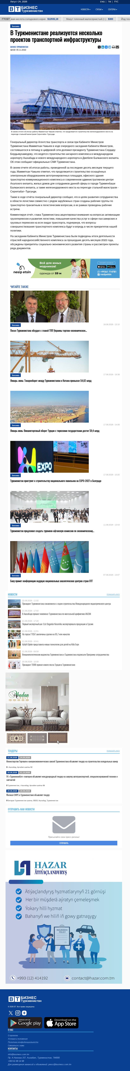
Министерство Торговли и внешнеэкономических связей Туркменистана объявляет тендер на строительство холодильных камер (62, 761)
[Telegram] (109, 47)
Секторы (112, 9)
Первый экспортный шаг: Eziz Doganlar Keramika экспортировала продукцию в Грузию (57, 624)
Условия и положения (17, 1039)
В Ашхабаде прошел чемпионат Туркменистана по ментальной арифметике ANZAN (56, 613)
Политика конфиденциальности (23, 1042)
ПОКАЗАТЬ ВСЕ (113, 594)
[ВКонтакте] (106, 47)
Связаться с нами (16, 1045)
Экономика (15, 26)
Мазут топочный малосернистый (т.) (59, 19)
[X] (99, 47)
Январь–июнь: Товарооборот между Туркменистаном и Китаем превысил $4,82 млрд (50, 381)
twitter (11, 1013)
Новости (12, 594)
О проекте (13, 1035)
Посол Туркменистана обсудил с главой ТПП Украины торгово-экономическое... (48, 330)
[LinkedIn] (102, 47)
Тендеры (12, 751)
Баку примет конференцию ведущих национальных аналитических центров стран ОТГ (51, 581)
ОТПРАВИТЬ (63, 843)
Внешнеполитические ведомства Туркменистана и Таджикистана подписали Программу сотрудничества (65, 654)
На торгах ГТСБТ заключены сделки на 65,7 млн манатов (46, 634)
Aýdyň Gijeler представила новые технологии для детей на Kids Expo (50, 644)
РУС (116, 2)
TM (109, 2)
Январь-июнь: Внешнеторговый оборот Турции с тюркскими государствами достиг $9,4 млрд (54, 431)
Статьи (98, 9)
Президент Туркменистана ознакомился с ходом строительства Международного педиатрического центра (66, 603)
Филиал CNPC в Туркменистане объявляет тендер (28, 795)
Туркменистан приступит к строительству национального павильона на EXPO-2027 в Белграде (55, 481)
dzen (24, 1013)
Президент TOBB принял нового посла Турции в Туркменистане (48, 664)
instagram (17, 1013)
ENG (102, 2)
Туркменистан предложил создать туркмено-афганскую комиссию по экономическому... (52, 531)
